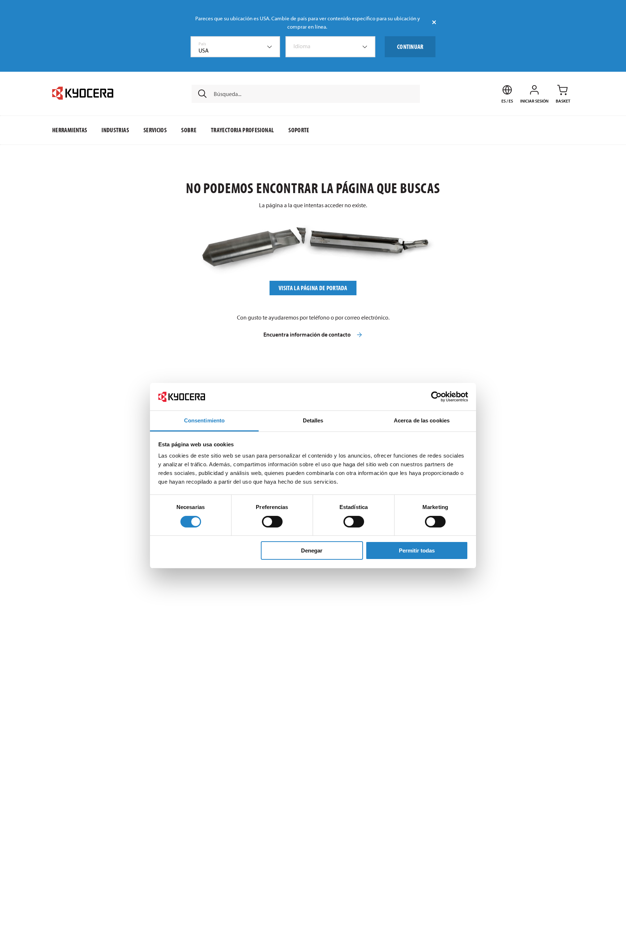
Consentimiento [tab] (204, 420)
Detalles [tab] (313, 420)
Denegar (311, 550)
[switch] (272, 521)
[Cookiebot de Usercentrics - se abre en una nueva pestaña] (436, 396)
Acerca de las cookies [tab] (422, 420)
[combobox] (235, 46)
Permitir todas (417, 550)
